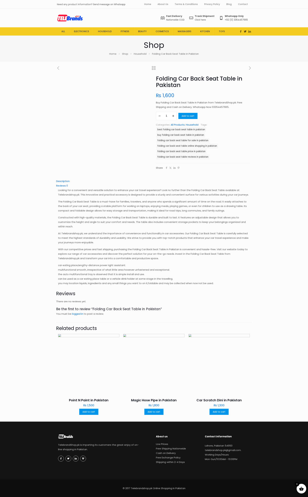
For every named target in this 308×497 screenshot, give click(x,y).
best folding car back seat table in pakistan (181, 129)
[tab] (154, 181)
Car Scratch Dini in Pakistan (219, 400)
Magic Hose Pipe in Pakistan (154, 400)
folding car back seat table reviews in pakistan (182, 156)
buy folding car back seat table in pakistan (180, 135)
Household (140, 53)
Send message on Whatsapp (109, 4)
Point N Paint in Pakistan (88, 400)
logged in (77, 313)
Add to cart (188, 116)
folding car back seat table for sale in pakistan (182, 140)
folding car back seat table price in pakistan (181, 151)
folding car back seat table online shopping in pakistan (187, 145)
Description (63, 181)
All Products (178, 124)
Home (112, 53)
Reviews (62, 185)
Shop (125, 53)
